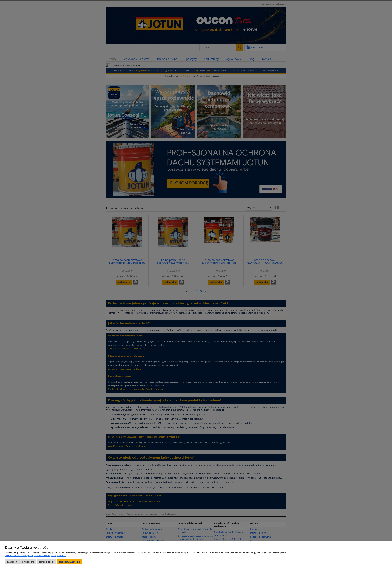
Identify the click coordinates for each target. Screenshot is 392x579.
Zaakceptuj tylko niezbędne (20, 561)
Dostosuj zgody (46, 561)
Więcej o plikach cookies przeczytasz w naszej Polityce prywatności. (35, 555)
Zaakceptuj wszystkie (69, 561)
